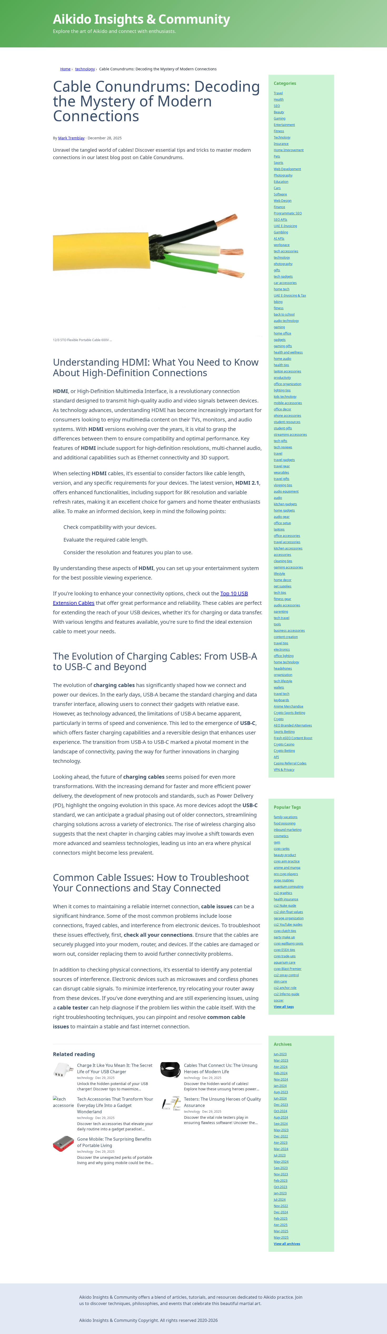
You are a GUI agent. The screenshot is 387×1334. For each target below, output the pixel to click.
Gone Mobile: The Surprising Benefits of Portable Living (114, 1142)
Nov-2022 (281, 1206)
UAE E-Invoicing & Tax (290, 295)
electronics (282, 649)
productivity (282, 377)
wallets (279, 687)
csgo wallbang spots (288, 943)
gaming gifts (283, 346)
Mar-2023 (281, 1060)
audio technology (286, 320)
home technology (286, 662)
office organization (287, 384)
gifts (277, 270)
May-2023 (281, 1130)
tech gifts (280, 441)
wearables (281, 472)
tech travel (281, 618)
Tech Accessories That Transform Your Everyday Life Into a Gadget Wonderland (115, 1105)
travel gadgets (284, 460)
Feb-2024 (280, 1073)
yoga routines (284, 880)
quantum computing (288, 886)
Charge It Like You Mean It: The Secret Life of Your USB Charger (114, 1068)
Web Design (282, 200)
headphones (283, 668)
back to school (284, 314)
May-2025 (281, 1237)
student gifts (283, 428)
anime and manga (287, 867)
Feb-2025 (280, 1218)
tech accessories (286, 251)
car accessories (285, 283)
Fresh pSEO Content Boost (293, 738)
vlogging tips (283, 485)
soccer (279, 1000)
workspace (282, 245)
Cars (277, 188)
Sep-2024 (281, 1123)
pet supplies (282, 586)
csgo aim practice (287, 861)
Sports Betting (284, 731)
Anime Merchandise (288, 706)
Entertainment (284, 124)
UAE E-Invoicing (285, 226)
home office (282, 333)
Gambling (281, 232)
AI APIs (279, 238)
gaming (279, 327)
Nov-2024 (281, 1079)
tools (277, 624)
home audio (282, 358)
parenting (281, 611)
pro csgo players (286, 874)
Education (281, 181)
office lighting (284, 656)
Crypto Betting (284, 750)
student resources (287, 422)
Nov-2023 (281, 1174)
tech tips (280, 592)
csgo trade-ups (285, 956)
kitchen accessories (288, 548)
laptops (279, 529)
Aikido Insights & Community (141, 18)
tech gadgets (283, 276)
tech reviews (283, 447)
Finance (279, 207)
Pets (277, 156)
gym (277, 842)
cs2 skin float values (288, 912)
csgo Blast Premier (287, 969)
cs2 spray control (286, 975)
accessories (282, 554)
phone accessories (287, 415)
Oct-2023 (280, 1187)
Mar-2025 (281, 1231)
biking (278, 302)
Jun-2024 (280, 1098)
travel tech (281, 693)
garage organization (289, 918)
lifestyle (279, 573)
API (276, 757)
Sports (278, 162)
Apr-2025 (280, 1225)
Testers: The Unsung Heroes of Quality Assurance (222, 1102)
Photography (283, 175)
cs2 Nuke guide (285, 905)
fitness (279, 308)
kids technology (285, 396)
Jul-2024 (280, 1199)
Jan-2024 (280, 1085)
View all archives (287, 1244)
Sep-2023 (281, 1168)
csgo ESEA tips (284, 950)
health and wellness (288, 352)
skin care (280, 981)
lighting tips (282, 390)
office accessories (287, 535)
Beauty (279, 112)
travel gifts (281, 479)
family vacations (285, 817)
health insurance (286, 899)
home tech (281, 289)
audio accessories (287, 605)
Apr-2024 (280, 1067)
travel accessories (287, 542)
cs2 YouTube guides (288, 924)
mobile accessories (288, 403)
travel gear (282, 466)
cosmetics (281, 836)
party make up (284, 937)
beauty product (285, 855)
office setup (282, 523)
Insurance (281, 143)
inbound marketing (287, 829)
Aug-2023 (281, 1092)
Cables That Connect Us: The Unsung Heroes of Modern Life (220, 1068)
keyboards (281, 700)
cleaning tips (283, 561)
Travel (278, 93)
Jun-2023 (280, 1054)
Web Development (287, 169)
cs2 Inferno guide (286, 994)
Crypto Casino (284, 744)
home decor (282, 580)
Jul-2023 (280, 1155)
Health (279, 99)
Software (280, 194)
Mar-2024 (281, 1149)
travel (278, 453)
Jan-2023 (280, 1193)
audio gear (282, 516)
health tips (281, 365)
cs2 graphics (283, 893)
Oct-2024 (280, 1111)
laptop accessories (287, 371)
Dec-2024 (281, 1212)
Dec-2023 (281, 1104)
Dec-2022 (281, 1136)
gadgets (280, 339)
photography (283, 264)
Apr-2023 (280, 1142)
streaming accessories (290, 434)
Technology (282, 137)
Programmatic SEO (288, 213)
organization (283, 675)
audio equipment (286, 491)
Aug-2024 (281, 1117)
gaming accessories (288, 567)
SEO (277, 106)
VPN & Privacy (284, 769)
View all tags (284, 1006)
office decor (282, 409)
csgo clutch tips (285, 931)
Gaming (279, 118)
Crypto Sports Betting (289, 712)
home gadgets (284, 510)
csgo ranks (282, 848)
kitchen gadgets (285, 504)
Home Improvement (289, 150)
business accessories (289, 630)
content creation (286, 637)
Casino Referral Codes (290, 763)
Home (65, 68)
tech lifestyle (283, 681)
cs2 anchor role (285, 987)
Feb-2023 (280, 1180)
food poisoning (284, 823)
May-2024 (281, 1161)
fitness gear (282, 599)
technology (85, 68)
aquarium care (284, 962)
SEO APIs (280, 219)
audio (278, 498)
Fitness (279, 131)
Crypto (279, 719)
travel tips (281, 643)
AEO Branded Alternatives (293, 725)
